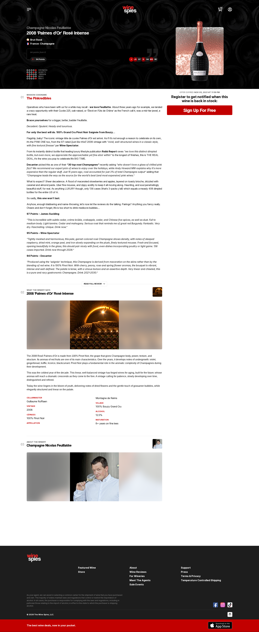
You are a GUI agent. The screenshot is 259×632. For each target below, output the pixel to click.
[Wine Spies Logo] (34, 564)
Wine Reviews (138, 571)
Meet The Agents (140, 580)
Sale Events (137, 584)
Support (186, 567)
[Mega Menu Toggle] (29, 9)
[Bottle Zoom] (219, 32)
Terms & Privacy (191, 576)
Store (81, 571)
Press (184, 571)
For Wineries (137, 576)
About (133, 567)
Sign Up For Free (199, 110)
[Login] (230, 9)
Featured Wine (87, 567)
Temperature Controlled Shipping (201, 580)
